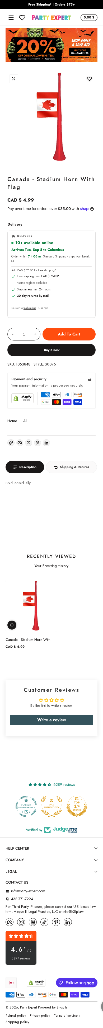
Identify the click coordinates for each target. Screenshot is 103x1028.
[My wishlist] (22, 17)
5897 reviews (21, 958)
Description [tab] (27, 467)
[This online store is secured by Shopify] (22, 398)
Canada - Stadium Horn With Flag (28, 639)
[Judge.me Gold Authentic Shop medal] (26, 806)
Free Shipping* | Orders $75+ (51, 4)
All (25, 420)
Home (12, 420)
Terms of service (66, 1016)
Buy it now (51, 350)
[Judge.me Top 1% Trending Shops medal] (76, 806)
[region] (51, 4)
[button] (88, 17)
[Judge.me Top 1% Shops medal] (51, 806)
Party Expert (28, 1007)
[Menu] (11, 17)
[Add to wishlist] (89, 78)
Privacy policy (40, 1016)
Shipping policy (17, 1022)
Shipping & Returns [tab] (74, 467)
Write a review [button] (51, 720)
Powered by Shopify (52, 1007)
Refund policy (16, 1016)
